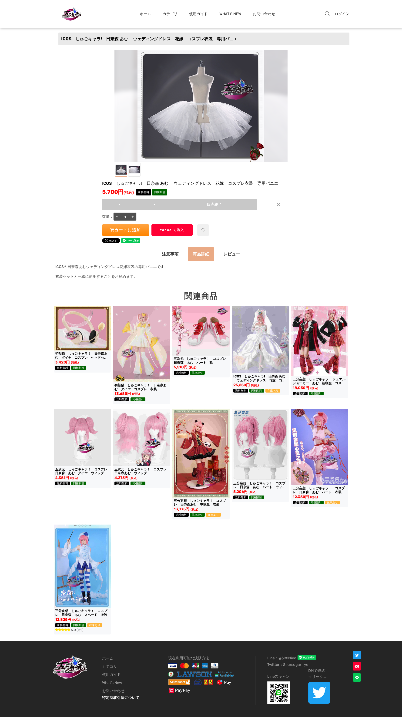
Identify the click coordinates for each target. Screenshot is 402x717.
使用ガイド (198, 14)
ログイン (342, 14)
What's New (230, 14)
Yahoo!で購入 (172, 230)
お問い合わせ (264, 14)
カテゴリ (170, 14)
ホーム (145, 14)
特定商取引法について (120, 697)
